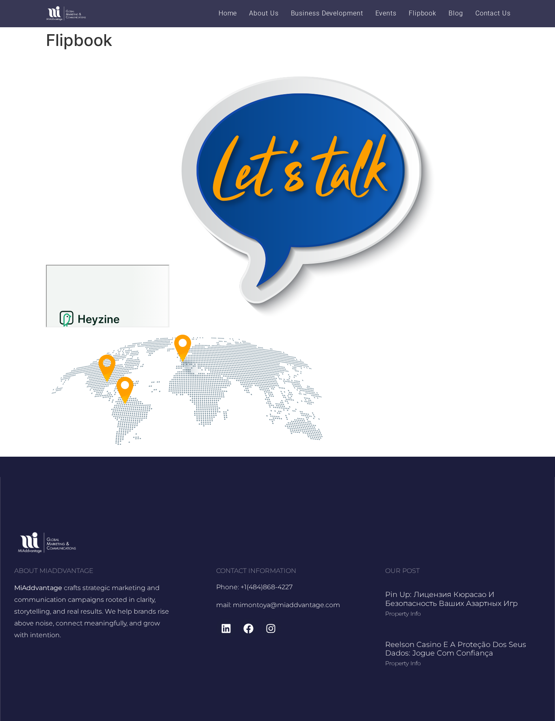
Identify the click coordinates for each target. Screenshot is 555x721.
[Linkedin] (226, 628)
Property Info (403, 613)
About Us (263, 13)
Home (228, 13)
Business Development (327, 13)
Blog (456, 13)
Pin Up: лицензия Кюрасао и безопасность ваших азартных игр (451, 599)
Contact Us (493, 13)
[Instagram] (271, 628)
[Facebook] (248, 628)
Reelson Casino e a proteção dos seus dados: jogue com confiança (455, 649)
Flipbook (422, 13)
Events (386, 13)
